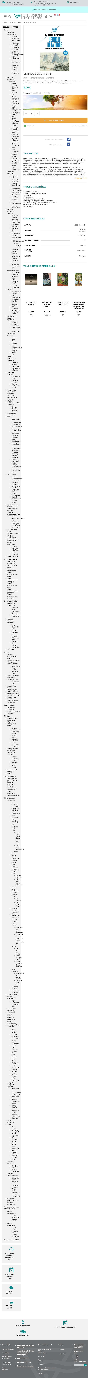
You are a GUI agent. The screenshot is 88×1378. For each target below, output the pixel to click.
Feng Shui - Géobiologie (11, 536)
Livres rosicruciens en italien (12, 585)
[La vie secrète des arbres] (62, 279)
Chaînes (14, 1159)
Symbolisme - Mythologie (16, 329)
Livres (6, 30)
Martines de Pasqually (15, 634)
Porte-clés (15, 1080)
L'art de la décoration (11, 1162)
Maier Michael (14, 115)
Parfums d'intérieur (10, 1121)
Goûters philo (14, 353)
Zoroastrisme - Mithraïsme (16, 205)
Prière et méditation (15, 365)
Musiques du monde (11, 725)
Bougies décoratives (16, 1115)
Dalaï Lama (16, 223)
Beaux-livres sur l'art (18, 840)
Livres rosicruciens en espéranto (12, 596)
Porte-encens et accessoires (13, 701)
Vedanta (14, 200)
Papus (14, 125)
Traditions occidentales (11, 33)
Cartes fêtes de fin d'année (16, 1067)
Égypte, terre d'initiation (15, 889)
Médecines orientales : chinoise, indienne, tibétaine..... (15, 453)
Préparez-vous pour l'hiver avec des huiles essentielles (13, 781)
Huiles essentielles (11, 792)
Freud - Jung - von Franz (15, 489)
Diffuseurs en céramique (12, 789)
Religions (10, 289)
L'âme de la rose (16, 814)
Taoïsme (15, 198)
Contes (14, 407)
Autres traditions (13, 270)
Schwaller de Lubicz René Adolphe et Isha (15, 143)
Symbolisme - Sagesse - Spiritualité (12, 318)
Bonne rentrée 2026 (11, 1240)
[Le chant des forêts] (31, 279)
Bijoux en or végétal (15, 1131)
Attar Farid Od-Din (15, 182)
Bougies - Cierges (13, 711)
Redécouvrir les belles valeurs (18, 976)
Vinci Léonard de (16, 168)
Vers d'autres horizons (15, 866)
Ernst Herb (15, 758)
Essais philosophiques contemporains (16, 347)
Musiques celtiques (15, 740)
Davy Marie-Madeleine (15, 96)
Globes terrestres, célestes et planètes (11, 1018)
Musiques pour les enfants (12, 749)
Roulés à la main (15, 672)
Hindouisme (16, 299)
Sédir (13, 149)
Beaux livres (11, 390)
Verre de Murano (14, 1156)
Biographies (11, 413)
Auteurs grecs (14, 339)
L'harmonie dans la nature (16, 860)
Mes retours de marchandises (7, 1363)
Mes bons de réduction (6, 1369)
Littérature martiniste (11, 622)
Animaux (15, 477)
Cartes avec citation (14, 1054)
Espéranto (15, 550)
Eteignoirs (10, 713)
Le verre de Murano (18, 951)
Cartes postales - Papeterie (13, 1026)
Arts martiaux (15, 178)
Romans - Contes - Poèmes (13, 404)
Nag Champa (14, 669)
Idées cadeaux (9, 798)
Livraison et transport (25, 1366)
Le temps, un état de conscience (15, 910)
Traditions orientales (10, 172)
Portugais (15, 554)
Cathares (15, 46)
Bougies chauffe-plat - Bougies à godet (15, 1108)
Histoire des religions (14, 303)
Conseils (62, 1349)
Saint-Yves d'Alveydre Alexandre (15, 136)
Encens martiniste (15, 1235)
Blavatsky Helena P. (15, 220)
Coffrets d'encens (13, 693)
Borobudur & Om (15, 1149)
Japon (14, 733)
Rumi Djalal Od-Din (16, 257)
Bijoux (14, 946)
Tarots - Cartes (14, 1190)
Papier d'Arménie (13, 795)
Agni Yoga (15, 176)
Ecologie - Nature (13, 533)
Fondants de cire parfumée (18, 930)
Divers (14, 767)
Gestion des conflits (16, 494)
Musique (10, 401)
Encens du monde (15, 918)
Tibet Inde (15, 732)
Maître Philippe (14, 119)
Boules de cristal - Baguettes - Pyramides (15, 1181)
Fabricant (41, 1364)
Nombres (10, 649)
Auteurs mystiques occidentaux (11, 79)
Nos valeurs (42, 1356)
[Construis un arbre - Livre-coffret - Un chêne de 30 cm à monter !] (78, 279)
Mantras (10, 722)
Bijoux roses (14, 1145)
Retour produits (23, 1358)
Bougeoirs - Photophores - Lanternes (16, 1091)
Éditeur (40, 1360)
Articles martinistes (11, 1224)
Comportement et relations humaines (16, 480)
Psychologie (11, 474)
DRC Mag (62, 1354)
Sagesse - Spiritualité (15, 325)
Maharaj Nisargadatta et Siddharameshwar (16, 238)
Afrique (14, 728)
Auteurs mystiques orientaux (10, 211)
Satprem (15, 260)
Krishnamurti (16, 234)
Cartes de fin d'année (15, 991)
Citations (15, 322)
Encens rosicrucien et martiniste (12, 656)
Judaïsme (15, 308)
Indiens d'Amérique (16, 286)
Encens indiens (12, 664)
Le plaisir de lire (15, 852)
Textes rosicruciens (16, 1216)
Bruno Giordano (15, 91)
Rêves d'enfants (15, 970)
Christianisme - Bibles (16, 293)
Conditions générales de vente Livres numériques (25, 1353)
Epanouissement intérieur (13, 506)
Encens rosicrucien (15, 915)
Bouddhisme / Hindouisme (16, 187)
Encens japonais (13, 679)
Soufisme (15, 196)
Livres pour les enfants (12, 509)
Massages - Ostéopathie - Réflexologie (16, 445)
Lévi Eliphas (16, 112)
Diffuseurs (10, 786)
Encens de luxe (15, 683)
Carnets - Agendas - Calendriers (15, 1036)
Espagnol (15, 548)
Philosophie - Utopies (11, 334)
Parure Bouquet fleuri (18, 957)
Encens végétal (12, 690)
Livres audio (11, 415)
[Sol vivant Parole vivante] (47, 279)
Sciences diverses (15, 381)
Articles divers (14, 1220)
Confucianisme (16, 190)
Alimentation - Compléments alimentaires (16, 421)
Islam (13, 306)
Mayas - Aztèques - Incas (15, 281)
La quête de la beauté (15, 828)
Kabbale (14, 67)
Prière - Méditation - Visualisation (11, 358)
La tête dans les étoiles (14, 894)
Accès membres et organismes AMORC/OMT (79, 1346)
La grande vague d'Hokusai (18, 882)
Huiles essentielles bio (18, 942)
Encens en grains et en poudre (13, 661)
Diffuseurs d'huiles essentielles (18, 936)
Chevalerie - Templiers (16, 48)
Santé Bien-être (10, 776)
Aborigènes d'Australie (16, 273)
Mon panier (5, 1353)
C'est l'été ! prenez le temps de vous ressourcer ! (13, 1201)
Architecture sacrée (16, 41)
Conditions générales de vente (25, 1346)
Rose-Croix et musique (12, 771)
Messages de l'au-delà (16, 524)
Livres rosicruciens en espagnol (12, 580)
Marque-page (15, 1072)
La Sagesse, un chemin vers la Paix (16, 805)
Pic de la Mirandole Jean (15, 131)
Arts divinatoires (13, 539)
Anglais (14, 547)
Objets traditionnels (11, 997)
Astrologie (15, 44)
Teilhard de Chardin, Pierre (15, 164)
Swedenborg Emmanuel (16, 159)
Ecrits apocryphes (16, 296)
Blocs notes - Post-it (14, 1031)
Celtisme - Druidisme (15, 52)
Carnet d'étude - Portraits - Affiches (15, 1230)
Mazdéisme (16, 194)
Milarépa (15, 249)
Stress (14, 472)
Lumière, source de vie (15, 823)
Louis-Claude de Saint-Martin (15, 627)
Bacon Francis (14, 84)
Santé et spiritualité (15, 460)
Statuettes (15, 1171)
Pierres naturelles (15, 1153)
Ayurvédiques (16, 666)
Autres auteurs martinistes (15, 645)
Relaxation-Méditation (11, 753)
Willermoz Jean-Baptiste (15, 639)
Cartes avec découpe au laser (15, 1048)
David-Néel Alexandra (15, 225)
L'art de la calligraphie (18, 847)
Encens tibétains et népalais (13, 677)
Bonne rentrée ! (12, 994)
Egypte (14, 56)
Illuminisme (11, 605)
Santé (9, 417)
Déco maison (14, 1168)
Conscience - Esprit (16, 377)
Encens (6, 652)
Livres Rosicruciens (11, 559)
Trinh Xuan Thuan (15, 387)
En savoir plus (80, 178)
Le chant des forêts (31, 304)
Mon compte (6, 1345)
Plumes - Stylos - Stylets (15, 1076)
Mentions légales (24, 1362)
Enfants (10, 1174)
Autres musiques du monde (15, 744)
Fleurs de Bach (15, 438)
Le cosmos (18, 899)
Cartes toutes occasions (15, 1042)
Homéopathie (16, 441)
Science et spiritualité (10, 373)
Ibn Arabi (15, 232)
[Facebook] (77, 1356)
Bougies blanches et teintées (16, 1101)
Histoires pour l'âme (18, 982)
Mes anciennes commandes (7, 1357)
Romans (14, 411)
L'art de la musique (18, 834)
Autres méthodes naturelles (15, 433)
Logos (14, 760)
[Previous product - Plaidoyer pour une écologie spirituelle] (84, 22)
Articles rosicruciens (11, 1212)
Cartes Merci (14, 1059)
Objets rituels (9, 705)
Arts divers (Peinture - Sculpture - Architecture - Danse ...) (12, 395)
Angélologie (16, 38)
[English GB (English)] (55, 15)
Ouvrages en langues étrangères (11, 542)
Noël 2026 (11, 800)
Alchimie (14, 36)
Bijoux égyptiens (15, 1134)
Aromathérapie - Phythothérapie (16, 428)
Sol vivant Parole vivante (47, 304)
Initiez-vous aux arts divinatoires (16, 1194)
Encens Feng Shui (13, 695)
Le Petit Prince (18, 904)
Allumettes (11, 708)
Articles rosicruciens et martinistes (11, 1208)
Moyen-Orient (14, 736)
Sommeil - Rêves (15, 501)
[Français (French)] (58, 15)
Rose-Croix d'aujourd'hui (11, 562)
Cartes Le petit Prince (16, 1063)
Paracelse (15, 127)
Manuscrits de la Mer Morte (15, 312)
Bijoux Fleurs (14, 1142)
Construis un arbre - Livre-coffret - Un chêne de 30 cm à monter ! (78, 306)
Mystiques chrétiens (15, 122)
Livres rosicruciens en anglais (12, 574)
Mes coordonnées (8, 1349)
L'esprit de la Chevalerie (11, 1009)
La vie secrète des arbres (63, 304)
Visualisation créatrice (16, 369)
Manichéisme (16, 192)
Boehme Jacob (15, 88)
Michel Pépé (14, 765)
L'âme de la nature (11, 1013)
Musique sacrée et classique (12, 719)
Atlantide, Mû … (15, 277)
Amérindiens (16, 730)
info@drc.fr (74, 2)
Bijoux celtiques (18, 962)
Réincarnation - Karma (12, 530)
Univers (14, 384)
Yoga (13, 201)
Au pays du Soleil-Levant (15, 871)
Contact (40, 1373)
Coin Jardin (15, 1166)
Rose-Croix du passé (12, 566)
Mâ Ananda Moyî (18, 245)
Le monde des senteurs (15, 923)
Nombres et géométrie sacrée (15, 72)
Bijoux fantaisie (18, 966)
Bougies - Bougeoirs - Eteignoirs (11, 1084)
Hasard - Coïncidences (16, 498)
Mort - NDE (16, 527)
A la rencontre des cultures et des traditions (46, 1369)
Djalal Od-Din (15, 229)
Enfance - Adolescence (16, 485)
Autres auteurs (14, 342)
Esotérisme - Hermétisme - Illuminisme (16, 62)
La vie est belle (15, 818)
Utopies (14, 351)
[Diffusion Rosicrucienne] (28, 16)
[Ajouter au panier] (31, 315)
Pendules (15, 1187)
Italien (14, 552)
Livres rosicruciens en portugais (12, 591)
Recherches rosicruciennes (12, 570)
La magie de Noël (15, 987)
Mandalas (15, 363)
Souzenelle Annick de (15, 152)
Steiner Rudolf (14, 155)
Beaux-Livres (14, 856)
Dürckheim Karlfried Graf (15, 105)
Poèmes (14, 409)
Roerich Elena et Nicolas (14, 253)
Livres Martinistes (10, 601)
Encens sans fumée (11, 698)
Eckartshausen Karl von (16, 110)
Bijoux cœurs (14, 1127)
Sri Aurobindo (15, 263)
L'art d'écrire (11, 1023)
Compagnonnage (16, 55)
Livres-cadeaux (12, 556)
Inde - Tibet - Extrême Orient (16, 1004)
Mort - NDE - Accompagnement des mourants (13, 514)
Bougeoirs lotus (15, 1097)
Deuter (14, 756)
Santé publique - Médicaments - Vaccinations (16, 466)
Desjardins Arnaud (15, 100)
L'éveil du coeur (15, 811)
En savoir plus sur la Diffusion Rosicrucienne (44, 1351)
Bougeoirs (11, 709)
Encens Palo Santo (11, 687)
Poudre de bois (12, 691)
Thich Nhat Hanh (15, 267)
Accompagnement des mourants (16, 520)
